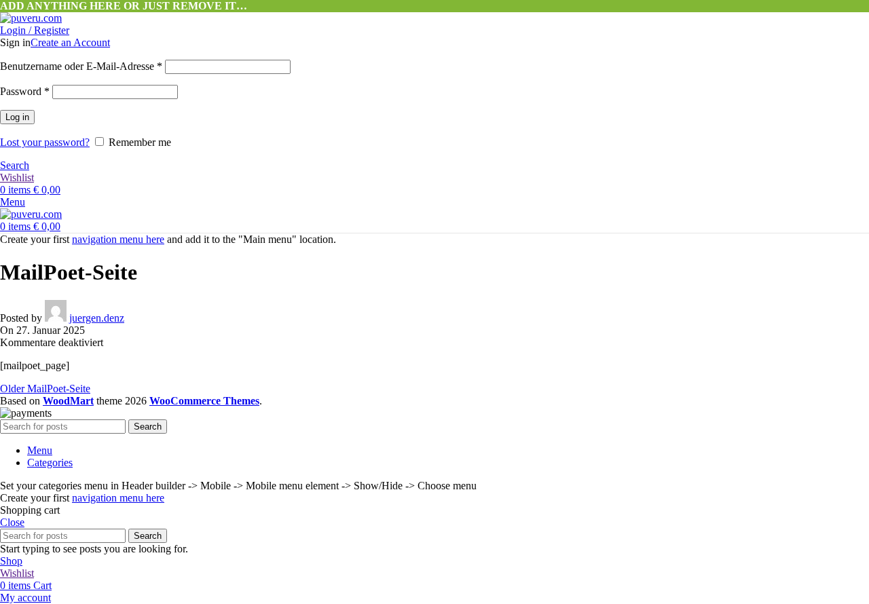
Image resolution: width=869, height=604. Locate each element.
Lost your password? (45, 142)
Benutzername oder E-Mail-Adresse (81, 66)
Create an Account (70, 42)
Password (25, 91)
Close (12, 522)
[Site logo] (31, 18)
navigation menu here (118, 239)
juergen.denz (96, 318)
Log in (17, 117)
